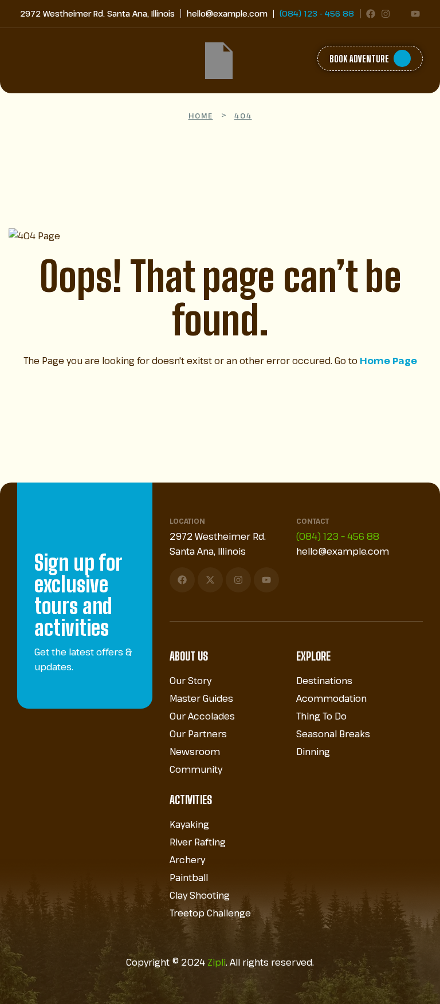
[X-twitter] (210, 579)
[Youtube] (415, 13)
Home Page (388, 360)
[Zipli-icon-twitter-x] (400, 13)
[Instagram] (385, 13)
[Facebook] (370, 13)
